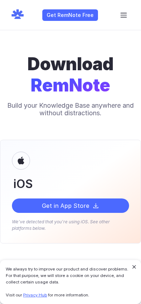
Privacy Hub (35, 295)
